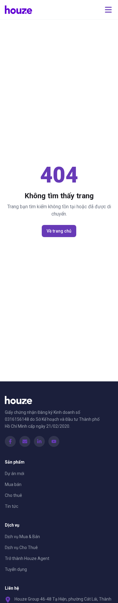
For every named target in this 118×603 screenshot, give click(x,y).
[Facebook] (10, 441)
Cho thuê (13, 495)
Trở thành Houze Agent (27, 558)
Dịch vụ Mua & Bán (22, 536)
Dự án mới (14, 473)
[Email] (24, 441)
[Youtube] (53, 441)
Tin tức (11, 506)
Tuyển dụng (16, 569)
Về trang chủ (59, 231)
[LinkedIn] (39, 441)
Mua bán (13, 484)
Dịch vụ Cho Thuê (21, 547)
